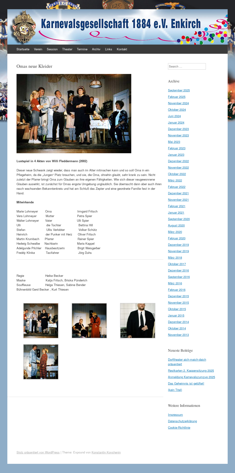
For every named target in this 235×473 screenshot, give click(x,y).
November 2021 (178, 199)
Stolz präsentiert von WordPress (38, 452)
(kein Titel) (175, 390)
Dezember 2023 (178, 129)
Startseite (23, 49)
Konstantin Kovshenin (106, 452)
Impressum (175, 414)
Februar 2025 (176, 96)
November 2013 (178, 334)
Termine (82, 49)
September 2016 (179, 277)
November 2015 (178, 302)
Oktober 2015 (177, 309)
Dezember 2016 (178, 270)
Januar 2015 (176, 315)
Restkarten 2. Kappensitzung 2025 (191, 370)
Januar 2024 (176, 122)
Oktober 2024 (177, 109)
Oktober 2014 (177, 328)
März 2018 (175, 257)
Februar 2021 (176, 206)
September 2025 (179, 90)
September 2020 (179, 219)
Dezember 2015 (178, 296)
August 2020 (176, 225)
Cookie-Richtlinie (179, 427)
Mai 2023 (174, 141)
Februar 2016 (176, 289)
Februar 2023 (176, 148)
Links (108, 49)
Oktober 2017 (177, 264)
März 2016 (175, 283)
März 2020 (175, 231)
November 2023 (178, 135)
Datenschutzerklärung (182, 421)
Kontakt (122, 49)
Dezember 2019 (178, 244)
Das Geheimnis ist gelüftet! (186, 383)
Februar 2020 (176, 238)
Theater (67, 49)
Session (52, 49)
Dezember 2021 (178, 193)
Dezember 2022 (178, 161)
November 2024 (178, 103)
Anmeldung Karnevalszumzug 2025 (191, 377)
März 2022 (175, 180)
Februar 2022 (176, 186)
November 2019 (178, 251)
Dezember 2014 (178, 322)
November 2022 (178, 167)
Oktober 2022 (177, 174)
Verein (38, 49)
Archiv (96, 49)
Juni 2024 (174, 116)
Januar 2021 (176, 212)
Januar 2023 (176, 154)
